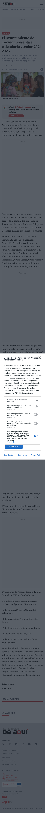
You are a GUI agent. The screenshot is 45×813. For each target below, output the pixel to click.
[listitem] (22, 400)
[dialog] (22, 406)
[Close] (40, 358)
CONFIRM (13, 447)
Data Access (22, 455)
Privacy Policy (36, 455)
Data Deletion (9, 455)
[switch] (36, 406)
